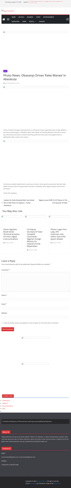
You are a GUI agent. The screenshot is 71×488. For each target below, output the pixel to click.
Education (15, 21)
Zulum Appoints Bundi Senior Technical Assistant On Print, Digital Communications (11, 234)
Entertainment (48, 17)
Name (4, 295)
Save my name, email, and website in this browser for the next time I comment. (31, 323)
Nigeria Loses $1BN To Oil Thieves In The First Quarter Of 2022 (53, 201)
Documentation (7, 406)
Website (4, 313)
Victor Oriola (16, 83)
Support (5, 403)
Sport (38, 17)
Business (30, 17)
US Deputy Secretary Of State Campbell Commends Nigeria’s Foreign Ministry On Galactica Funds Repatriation (34, 237)
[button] (35, 21)
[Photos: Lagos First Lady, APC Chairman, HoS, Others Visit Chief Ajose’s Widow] (59, 217)
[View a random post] (67, 19)
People (31, 21)
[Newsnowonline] (3, 19)
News (14, 17)
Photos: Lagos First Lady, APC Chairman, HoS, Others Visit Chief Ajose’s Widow (59, 234)
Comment (5, 270)
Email (3, 304)
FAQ (3, 409)
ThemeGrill (6, 401)
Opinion (42, 21)
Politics (21, 17)
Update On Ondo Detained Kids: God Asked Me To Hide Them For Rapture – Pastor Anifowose (19, 203)
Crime (24, 21)
